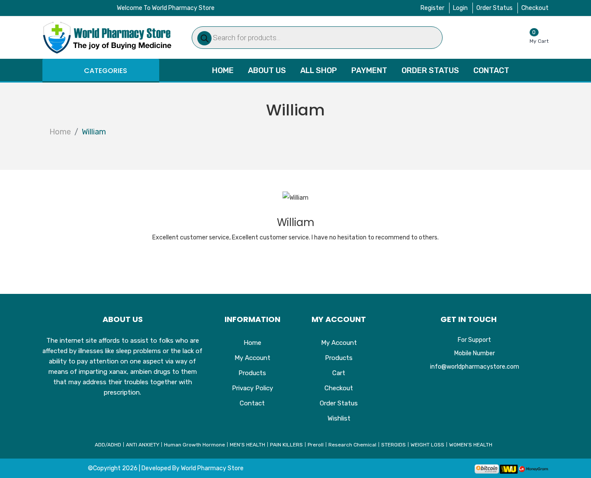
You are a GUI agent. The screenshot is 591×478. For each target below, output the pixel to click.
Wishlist (339, 418)
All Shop (318, 70)
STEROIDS (393, 445)
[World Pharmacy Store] (107, 37)
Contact (491, 70)
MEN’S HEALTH (247, 445)
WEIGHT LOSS (427, 445)
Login (460, 8)
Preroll (316, 445)
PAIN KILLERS (286, 445)
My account (252, 358)
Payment (369, 70)
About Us (267, 70)
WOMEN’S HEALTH (470, 445)
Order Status (494, 8)
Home (223, 70)
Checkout (535, 8)
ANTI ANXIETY (142, 445)
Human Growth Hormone (194, 445)
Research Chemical (352, 445)
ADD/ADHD (108, 445)
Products (252, 373)
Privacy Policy (252, 388)
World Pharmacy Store (212, 468)
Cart (338, 373)
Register (432, 8)
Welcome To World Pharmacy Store (166, 8)
